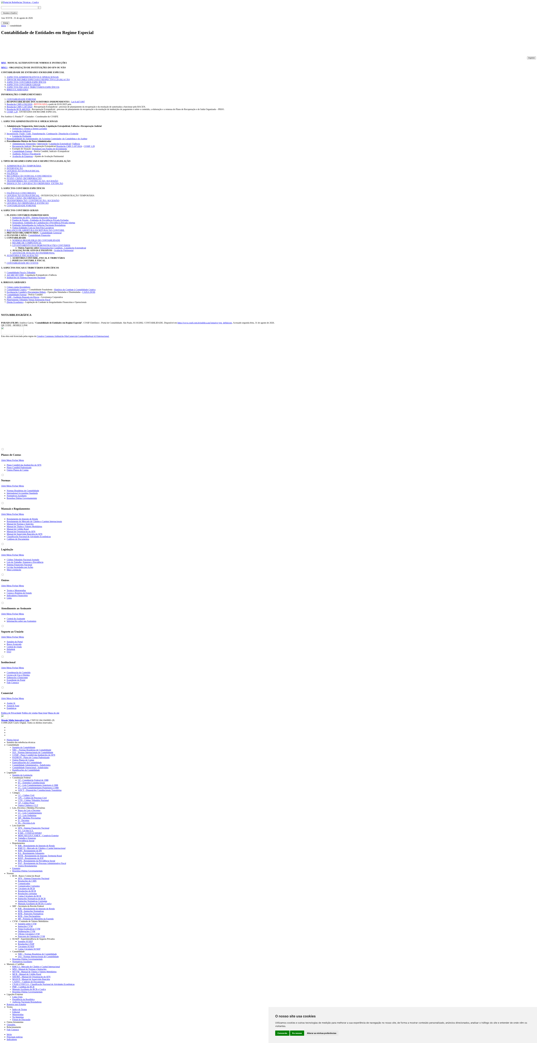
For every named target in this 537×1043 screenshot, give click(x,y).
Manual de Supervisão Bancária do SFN (24, 534)
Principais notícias (15, 1037)
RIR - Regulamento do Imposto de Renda (36, 845)
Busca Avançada (14, 644)
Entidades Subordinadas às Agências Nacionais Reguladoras (39, 225)
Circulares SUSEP (26, 946)
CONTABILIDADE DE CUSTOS (22, 263)
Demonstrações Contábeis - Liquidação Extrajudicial (63, 248)
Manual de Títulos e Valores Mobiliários (24, 526)
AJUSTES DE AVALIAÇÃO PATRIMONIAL (33, 253)
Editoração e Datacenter (17, 677)
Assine (9, 13)
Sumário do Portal (15, 642)
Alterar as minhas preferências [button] (321, 1033)
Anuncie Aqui (13, 705)
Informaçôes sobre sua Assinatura (21, 621)
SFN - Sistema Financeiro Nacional (33, 828)
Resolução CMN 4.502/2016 (19, 104)
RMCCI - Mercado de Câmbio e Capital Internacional (41, 848)
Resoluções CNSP (26, 944)
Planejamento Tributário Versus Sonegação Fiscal (28, 299)
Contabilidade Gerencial (51, 233)
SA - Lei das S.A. (26, 830)
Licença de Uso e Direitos (18, 675)
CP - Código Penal (26, 803)
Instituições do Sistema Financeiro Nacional (26, 277)
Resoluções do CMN (27, 881)
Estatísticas (11, 708)
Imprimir (531, 58)
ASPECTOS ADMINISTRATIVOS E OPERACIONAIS (33, 77)
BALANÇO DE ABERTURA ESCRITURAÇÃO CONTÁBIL (35, 230)
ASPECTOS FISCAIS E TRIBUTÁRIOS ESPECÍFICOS (33, 87)
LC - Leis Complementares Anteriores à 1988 (38, 785)
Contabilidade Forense (22, 151)
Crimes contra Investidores (18, 287)
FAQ (9, 652)
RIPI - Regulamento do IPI (30, 851)
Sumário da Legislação (22, 775)
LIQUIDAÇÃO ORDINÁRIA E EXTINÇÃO (28, 203)
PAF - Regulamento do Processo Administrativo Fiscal (42, 863)
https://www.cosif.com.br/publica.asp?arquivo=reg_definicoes (204, 323)
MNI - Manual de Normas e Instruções (29, 969)
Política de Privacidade (11, 713)
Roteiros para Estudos (16, 1004)
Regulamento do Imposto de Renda (22, 519)
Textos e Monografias (16, 590)
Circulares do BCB (26, 888)
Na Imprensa (18, 1017)
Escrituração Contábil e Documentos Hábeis (26, 292)
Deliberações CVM (26, 931)
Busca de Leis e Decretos (29, 810)
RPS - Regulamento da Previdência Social (36, 861)
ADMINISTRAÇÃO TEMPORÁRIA (24, 166)
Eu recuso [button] (297, 1033)
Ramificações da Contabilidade (26, 770)
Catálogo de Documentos (18, 539)
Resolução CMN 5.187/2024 (19, 107)
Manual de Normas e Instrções (20, 524)
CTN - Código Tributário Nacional (33, 800)
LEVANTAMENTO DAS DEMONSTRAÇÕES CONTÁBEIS (41, 245)
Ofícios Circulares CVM (29, 934)
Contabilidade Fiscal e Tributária (21, 272)
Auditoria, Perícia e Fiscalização (26, 154)
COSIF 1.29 (12, 112)
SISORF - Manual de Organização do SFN (31, 977)
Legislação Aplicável (21, 131)
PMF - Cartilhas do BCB (23, 987)
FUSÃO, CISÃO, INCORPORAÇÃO (24, 178)
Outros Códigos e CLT (28, 805)
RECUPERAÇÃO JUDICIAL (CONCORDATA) (29, 176)
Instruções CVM (25, 926)
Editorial (16, 1012)
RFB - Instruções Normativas (31, 911)
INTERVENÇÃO (15, 168)
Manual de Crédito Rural (18, 529)
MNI (3, 63)
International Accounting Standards (22, 493)
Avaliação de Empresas (22, 156)
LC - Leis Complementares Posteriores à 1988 (38, 788)
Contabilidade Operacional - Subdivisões (30, 767)
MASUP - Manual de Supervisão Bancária (31, 979)
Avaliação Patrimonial (63, 250)
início (3, 26)
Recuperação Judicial (21, 146)
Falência (76, 144)
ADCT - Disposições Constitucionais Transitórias (40, 790)
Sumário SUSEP (25, 941)
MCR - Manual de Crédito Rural (26, 974)
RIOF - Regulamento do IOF (31, 858)
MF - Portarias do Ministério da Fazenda (36, 919)
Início (9, 1034)
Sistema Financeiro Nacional (19, 565)
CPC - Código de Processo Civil (32, 798)
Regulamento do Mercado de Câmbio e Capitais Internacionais (34, 521)
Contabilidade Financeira (39, 235)
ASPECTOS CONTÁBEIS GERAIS (23, 84)
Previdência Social (26, 840)
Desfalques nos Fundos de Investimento (49, 149)
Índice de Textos (19, 1009)
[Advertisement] (52, 47)
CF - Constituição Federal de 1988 (33, 780)
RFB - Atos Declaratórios (29, 916)
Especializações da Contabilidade (27, 762)
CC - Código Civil (26, 795)
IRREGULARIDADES (17, 89)
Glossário (11, 1024)
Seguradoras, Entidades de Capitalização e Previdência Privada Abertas (43, 222)
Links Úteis (17, 997)
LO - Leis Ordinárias (27, 815)
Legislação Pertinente (21, 136)
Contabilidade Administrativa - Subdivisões (31, 765)
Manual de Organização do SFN (21, 531)
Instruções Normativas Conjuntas (32, 901)
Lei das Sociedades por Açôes (20, 567)
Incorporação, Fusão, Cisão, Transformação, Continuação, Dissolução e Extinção (42, 133)
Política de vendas (30, 713)
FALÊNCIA (12, 173)
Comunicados (24, 883)
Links (9, 598)
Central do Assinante (16, 618)
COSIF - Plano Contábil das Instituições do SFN (33, 755)
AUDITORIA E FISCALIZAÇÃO (22, 255)
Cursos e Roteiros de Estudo (19, 593)
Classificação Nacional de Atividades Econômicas (29, 536)
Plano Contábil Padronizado (19, 467)
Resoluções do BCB (27, 891)
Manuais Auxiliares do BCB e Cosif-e (34, 903)
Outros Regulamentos (27, 866)
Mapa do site (53, 713)
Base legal (42, 713)
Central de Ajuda (14, 647)
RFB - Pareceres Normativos (30, 914)
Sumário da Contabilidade (23, 747)
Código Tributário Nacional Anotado (23, 559)
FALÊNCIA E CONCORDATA (21, 193)
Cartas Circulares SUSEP (29, 949)
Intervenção (42, 144)
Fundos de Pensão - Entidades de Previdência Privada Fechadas (40, 220)
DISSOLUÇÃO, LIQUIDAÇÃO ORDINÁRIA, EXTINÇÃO (35, 183)
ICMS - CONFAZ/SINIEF (30, 833)
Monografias (17, 1014)
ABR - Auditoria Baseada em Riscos (23, 297)
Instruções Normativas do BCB (32, 898)
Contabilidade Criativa (17, 289)
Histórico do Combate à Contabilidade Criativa (75, 289)
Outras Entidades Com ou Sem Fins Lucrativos (33, 228)
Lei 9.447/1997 (78, 102)
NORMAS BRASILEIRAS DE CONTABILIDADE (36, 240)
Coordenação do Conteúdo (18, 672)
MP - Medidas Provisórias (29, 818)
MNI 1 (4, 67)
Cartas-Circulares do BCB (29, 896)
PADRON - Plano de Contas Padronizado (31, 757)
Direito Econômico (15, 302)
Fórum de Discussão (21, 1019)
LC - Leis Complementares (30, 813)
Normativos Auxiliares (17, 495)
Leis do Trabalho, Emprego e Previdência (25, 562)
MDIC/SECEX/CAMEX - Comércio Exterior (38, 835)
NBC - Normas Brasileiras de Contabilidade (31, 750)
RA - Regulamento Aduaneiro (31, 853)
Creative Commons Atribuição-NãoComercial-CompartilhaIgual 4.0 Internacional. (73, 336)
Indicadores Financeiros (17, 595)
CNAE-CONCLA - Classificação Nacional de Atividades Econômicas (43, 984)
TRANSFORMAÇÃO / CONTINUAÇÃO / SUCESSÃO (33, 200)
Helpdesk (11, 649)
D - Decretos (23, 820)
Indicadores (12, 1039)
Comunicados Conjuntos (29, 886)
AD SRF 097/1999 (15, 275)
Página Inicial (13, 740)
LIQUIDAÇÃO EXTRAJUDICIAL (23, 171)
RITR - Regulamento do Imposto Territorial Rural (40, 856)
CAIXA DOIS (88, 292)
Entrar (5, 23)
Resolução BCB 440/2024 (18, 109)
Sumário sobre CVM (27, 924)
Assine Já (11, 703)
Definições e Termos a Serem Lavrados (29, 128)
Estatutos (16, 868)
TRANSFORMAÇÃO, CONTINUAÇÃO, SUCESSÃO (32, 181)
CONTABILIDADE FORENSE (21, 99)
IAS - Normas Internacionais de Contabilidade (32, 752)
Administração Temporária (24, 144)
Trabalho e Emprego (27, 838)
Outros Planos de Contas (18, 470)
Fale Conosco (13, 682)
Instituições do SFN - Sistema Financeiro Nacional (34, 217)
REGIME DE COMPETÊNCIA (26, 243)
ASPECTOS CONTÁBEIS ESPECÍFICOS (26, 82)
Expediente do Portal (16, 680)
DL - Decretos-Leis (26, 823)
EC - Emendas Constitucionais (31, 782)
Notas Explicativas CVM (29, 929)
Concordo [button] (282, 1033)
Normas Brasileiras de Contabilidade (23, 490)
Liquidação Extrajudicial (60, 144)
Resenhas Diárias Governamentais (22, 498)
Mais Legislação (14, 570)
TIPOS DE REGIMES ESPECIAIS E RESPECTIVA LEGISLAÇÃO (38, 79)
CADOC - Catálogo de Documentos (28, 982)
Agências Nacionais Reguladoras (27, 1002)
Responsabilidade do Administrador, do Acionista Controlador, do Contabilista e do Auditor (47, 138)
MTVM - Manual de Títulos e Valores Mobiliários (34, 971)
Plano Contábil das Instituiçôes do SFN (24, 465)
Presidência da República (23, 999)
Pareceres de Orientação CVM (31, 936)
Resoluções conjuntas (27, 893)
